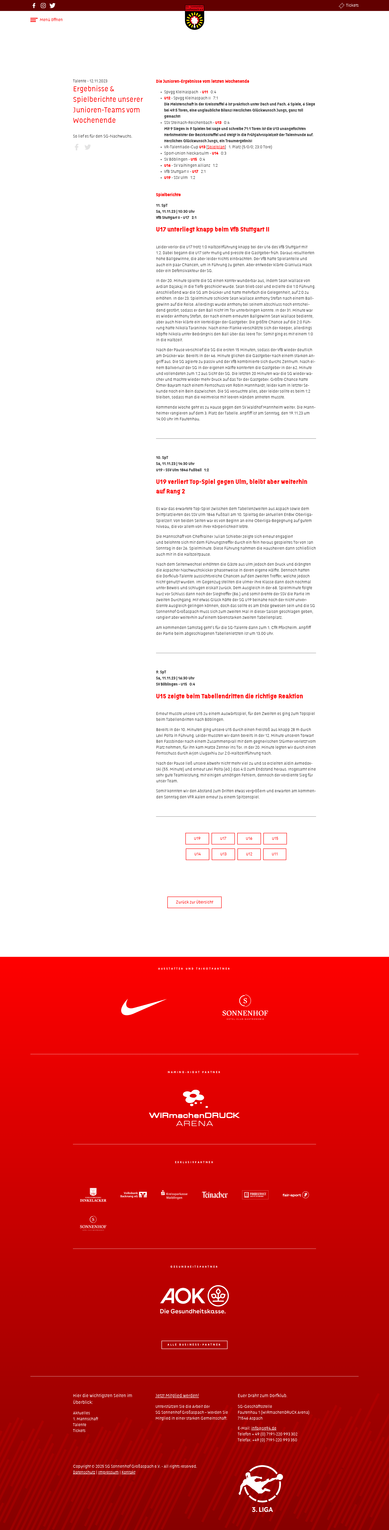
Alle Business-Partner (194, 1345)
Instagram (43, 5)
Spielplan (216, 147)
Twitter (52, 5)
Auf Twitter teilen (87, 147)
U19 (197, 839)
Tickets (352, 6)
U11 (275, 854)
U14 (197, 854)
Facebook (33, 5)
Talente (79, 1425)
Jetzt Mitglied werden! (177, 1396)
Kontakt (128, 1472)
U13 (223, 854)
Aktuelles (81, 1413)
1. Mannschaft (85, 1419)
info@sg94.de (263, 1428)
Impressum (108, 1472)
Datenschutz (84, 1472)
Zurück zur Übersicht (194, 902)
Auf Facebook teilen (76, 147)
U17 (223, 839)
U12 (249, 854)
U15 (275, 839)
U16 (249, 839)
